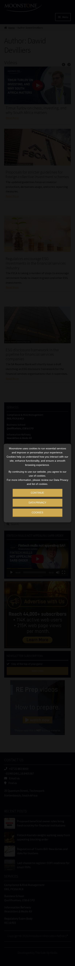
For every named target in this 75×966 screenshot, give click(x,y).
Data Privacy (37, 502)
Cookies (37, 512)
